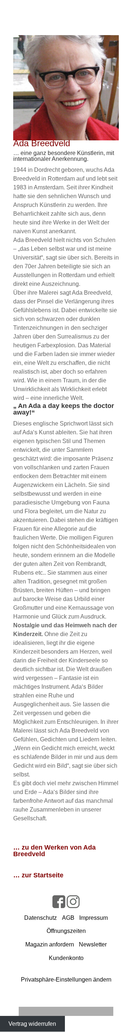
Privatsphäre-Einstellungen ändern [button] (66, 979)
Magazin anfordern (49, 944)
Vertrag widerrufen (32, 1024)
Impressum (93, 918)
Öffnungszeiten (66, 931)
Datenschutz (40, 918)
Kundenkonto (66, 958)
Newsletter (93, 944)
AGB (68, 918)
